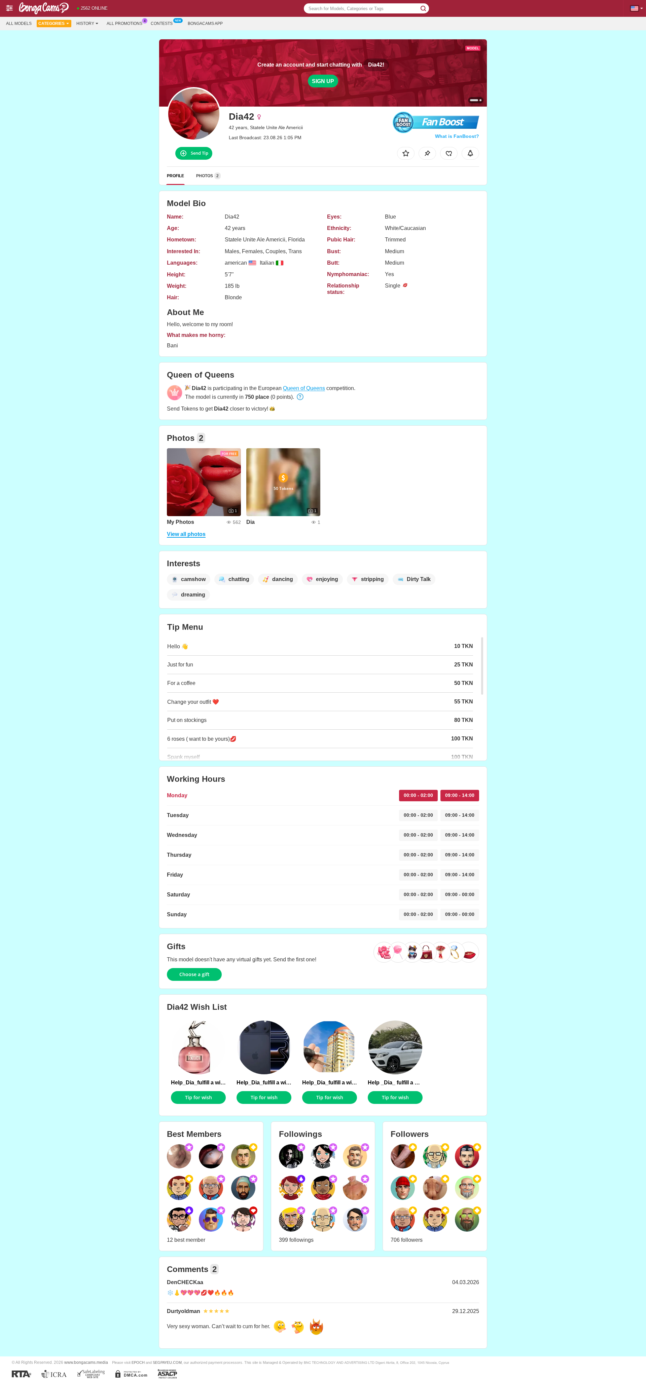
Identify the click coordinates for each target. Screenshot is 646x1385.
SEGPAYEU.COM (167, 1362)
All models (19, 23)
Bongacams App (205, 23)
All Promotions (124, 23)
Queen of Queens (304, 388)
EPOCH (138, 1362)
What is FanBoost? (457, 136)
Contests (162, 23)
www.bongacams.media (86, 1362)
